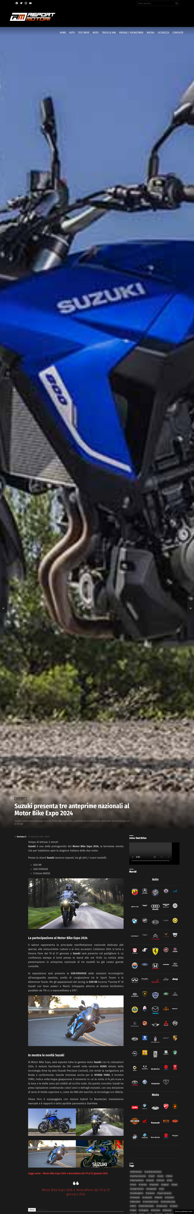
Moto (96, 32)
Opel (134, 1210)
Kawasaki (152, 1189)
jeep (175, 1185)
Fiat (170, 1180)
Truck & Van (109, 32)
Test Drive (83, 32)
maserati (148, 1197)
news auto (162, 1206)
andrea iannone (138, 1176)
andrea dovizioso (153, 1172)
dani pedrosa (137, 1180)
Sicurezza (163, 32)
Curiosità (177, 32)
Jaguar (165, 1185)
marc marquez (165, 1193)
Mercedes (136, 1202)
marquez (135, 1197)
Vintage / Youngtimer (131, 32)
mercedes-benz (151, 1202)
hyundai (154, 1185)
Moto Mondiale (147, 1206)
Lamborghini (137, 1193)
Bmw (170, 1176)
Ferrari (161, 1180)
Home (63, 32)
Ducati (151, 1180)
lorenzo (151, 1193)
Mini (134, 1206)
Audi (152, 1176)
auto (161, 1176)
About (32, 1210)
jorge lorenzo (137, 1189)
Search (177, 4)
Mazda (159, 1197)
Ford (134, 1185)
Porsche (156, 1210)
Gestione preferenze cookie (183, 1211)
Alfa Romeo (136, 1172)
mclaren (170, 1197)
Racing (150, 32)
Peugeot (144, 1210)
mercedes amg (169, 1202)
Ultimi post (42, 1210)
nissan (174, 1206)
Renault (167, 1210)
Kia (162, 1189)
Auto (72, 32)
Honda (143, 1185)
